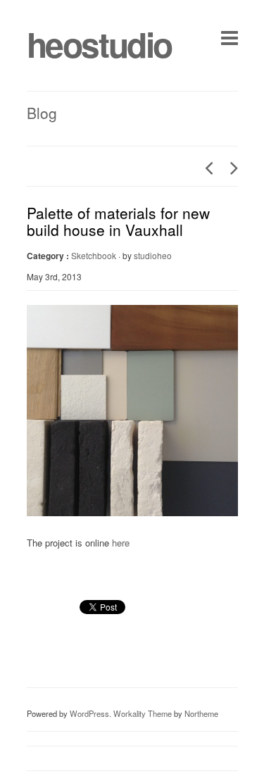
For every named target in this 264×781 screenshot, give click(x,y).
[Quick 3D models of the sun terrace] (230, 167)
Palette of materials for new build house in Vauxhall (118, 221)
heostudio (99, 44)
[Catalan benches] (205, 167)
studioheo (153, 255)
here (121, 542)
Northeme (201, 713)
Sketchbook (93, 255)
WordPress (89, 713)
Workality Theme (142, 713)
